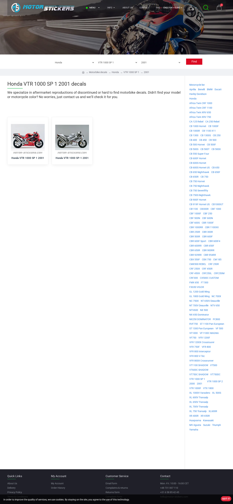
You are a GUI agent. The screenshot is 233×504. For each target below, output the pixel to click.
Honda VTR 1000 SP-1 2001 (72, 158)
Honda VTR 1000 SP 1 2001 (27, 158)
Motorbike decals (98, 72)
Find (194, 61)
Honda (115, 72)
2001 (146, 72)
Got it (226, 498)
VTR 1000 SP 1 (131, 72)
